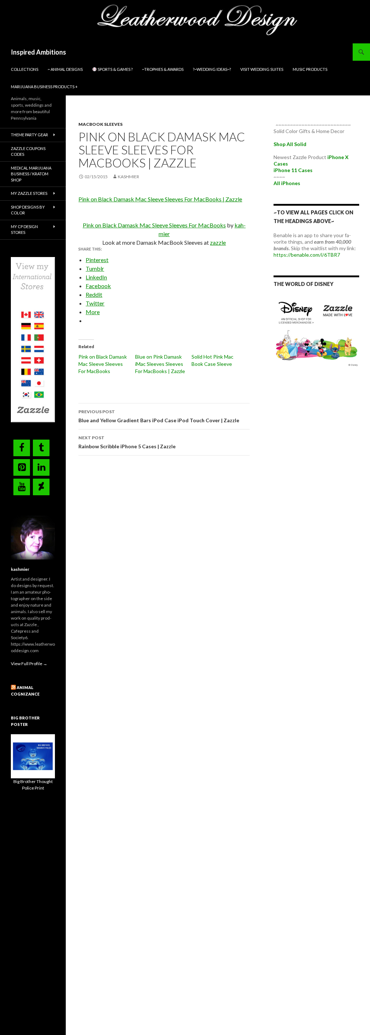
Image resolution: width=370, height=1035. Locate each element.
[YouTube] (21, 487)
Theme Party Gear (29, 134)
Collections (24, 69)
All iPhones (287, 183)
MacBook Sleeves (100, 124)
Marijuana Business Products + (44, 86)
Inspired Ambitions (38, 52)
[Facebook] (21, 448)
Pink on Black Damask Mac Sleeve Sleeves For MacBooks (154, 225)
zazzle (218, 242)
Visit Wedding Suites (261, 69)
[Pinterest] (21, 467)
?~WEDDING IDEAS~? (212, 69)
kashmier (128, 176)
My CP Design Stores (24, 229)
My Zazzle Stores (29, 193)
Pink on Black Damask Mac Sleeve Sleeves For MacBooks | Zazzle (160, 199)
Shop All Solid (290, 144)
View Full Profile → (29, 663)
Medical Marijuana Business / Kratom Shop (31, 174)
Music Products (310, 69)
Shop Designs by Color (28, 210)
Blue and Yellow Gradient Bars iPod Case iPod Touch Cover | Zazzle (158, 416)
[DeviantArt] (41, 487)
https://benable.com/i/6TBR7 (307, 255)
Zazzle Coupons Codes (28, 151)
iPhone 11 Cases (293, 170)
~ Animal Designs (65, 69)
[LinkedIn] (41, 467)
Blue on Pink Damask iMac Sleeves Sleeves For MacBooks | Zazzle (160, 364)
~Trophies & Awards (163, 69)
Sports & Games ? (115, 69)
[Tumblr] (41, 448)
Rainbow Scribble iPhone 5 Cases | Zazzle (127, 442)
